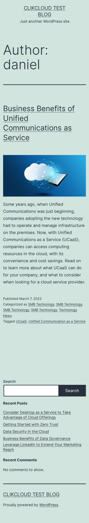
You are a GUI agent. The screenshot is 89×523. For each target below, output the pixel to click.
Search (9, 381)
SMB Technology (41, 304)
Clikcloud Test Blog (31, 494)
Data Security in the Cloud (26, 431)
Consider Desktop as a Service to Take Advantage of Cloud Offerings (37, 414)
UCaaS (21, 321)
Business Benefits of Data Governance (36, 438)
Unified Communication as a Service (57, 321)
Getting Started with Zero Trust (30, 424)
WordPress (48, 505)
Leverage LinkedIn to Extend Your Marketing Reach (42, 447)
